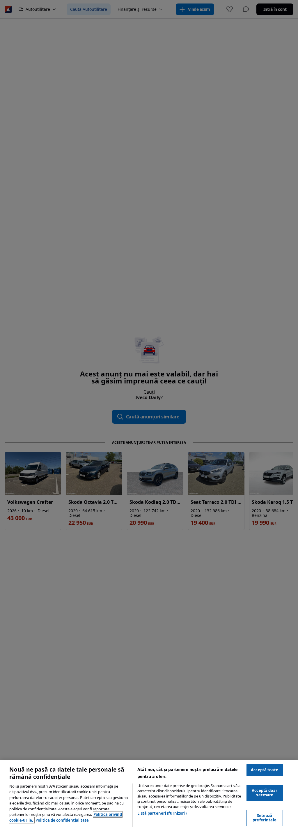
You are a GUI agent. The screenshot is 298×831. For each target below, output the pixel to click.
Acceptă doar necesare (264, 793)
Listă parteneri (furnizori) (162, 813)
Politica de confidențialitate (62, 820)
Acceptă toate (264, 769)
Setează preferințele (264, 818)
